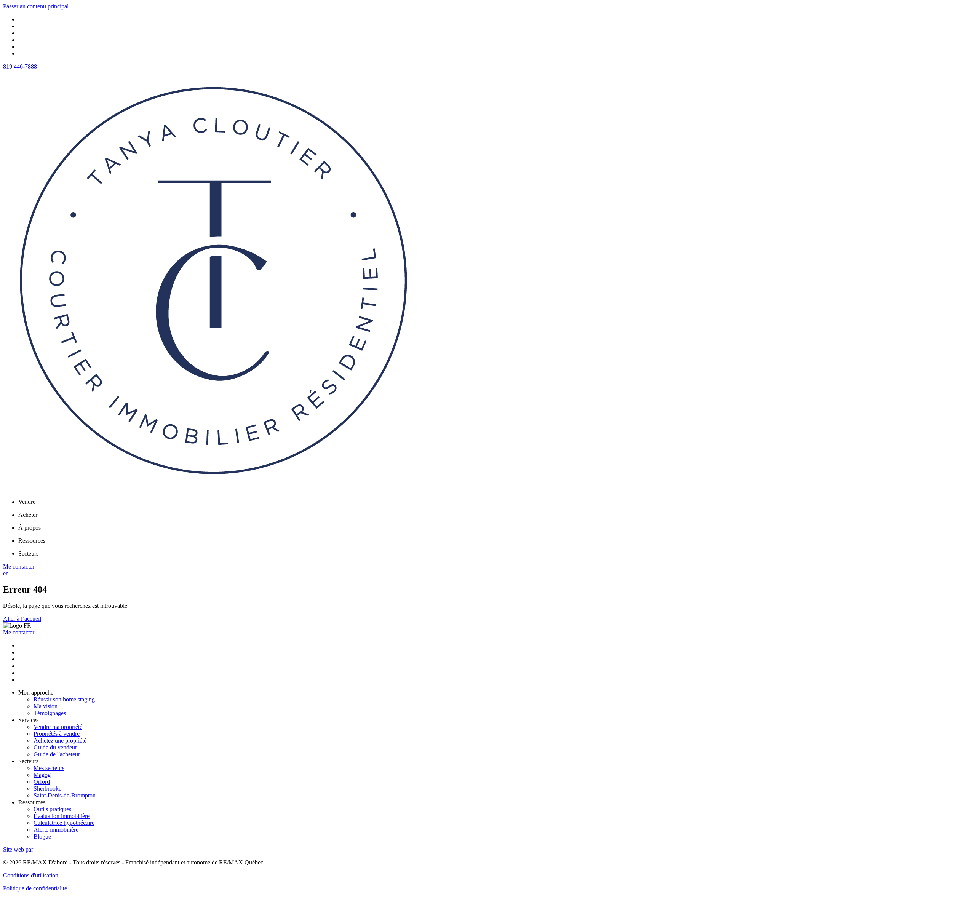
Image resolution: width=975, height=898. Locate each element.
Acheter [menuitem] (27, 514)
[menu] (495, 502)
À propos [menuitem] (29, 527)
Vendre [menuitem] (26, 502)
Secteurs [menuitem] (28, 553)
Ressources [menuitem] (31, 540)
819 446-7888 (20, 66)
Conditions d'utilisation (30, 875)
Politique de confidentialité (35, 888)
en (6, 573)
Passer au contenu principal (36, 6)
